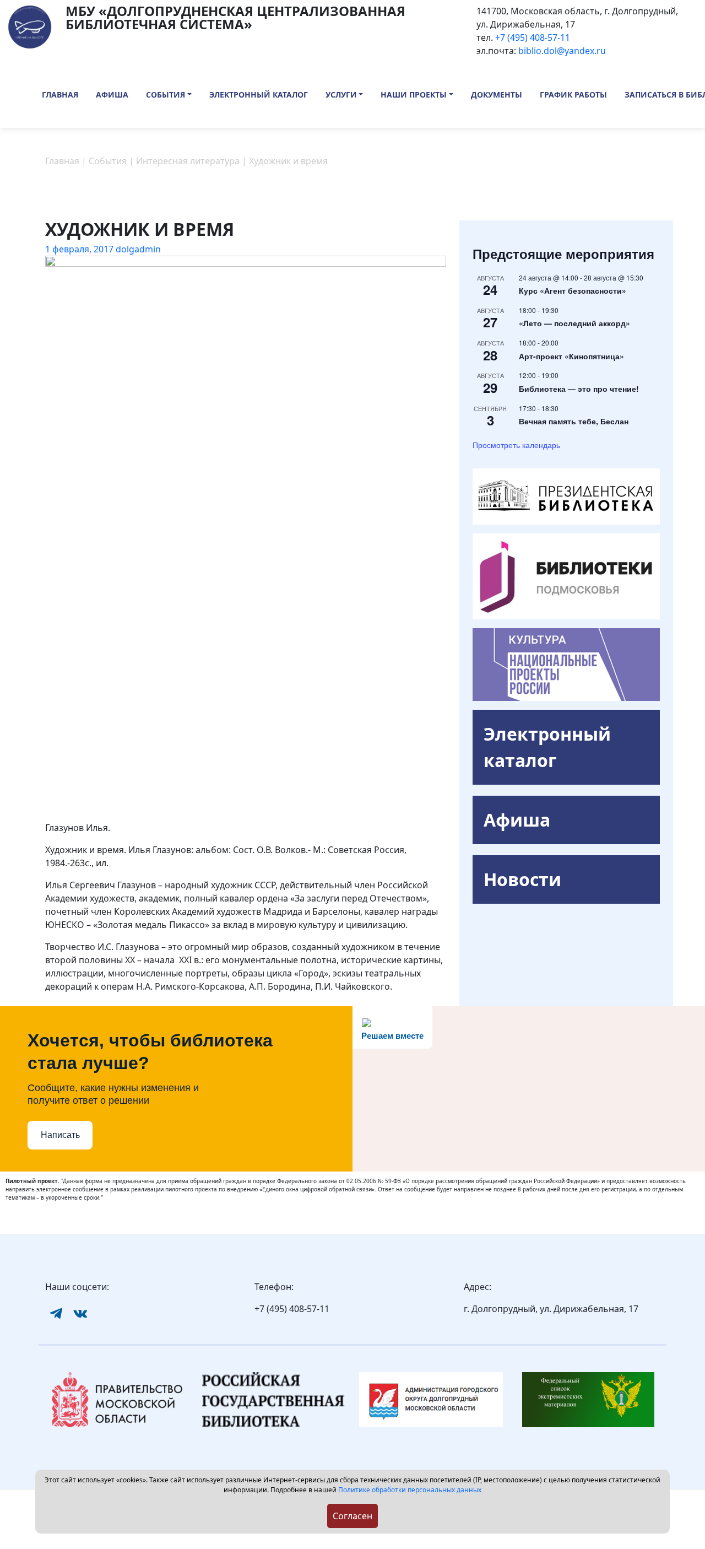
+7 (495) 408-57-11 (532, 37)
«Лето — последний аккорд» (574, 322)
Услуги (341, 94)
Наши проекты (414, 94)
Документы (496, 94)
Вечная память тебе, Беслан (573, 421)
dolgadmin (138, 249)
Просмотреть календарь (516, 444)
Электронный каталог (258, 94)
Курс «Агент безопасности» (572, 290)
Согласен (352, 1516)
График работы (573, 94)
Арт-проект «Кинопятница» (571, 355)
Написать (60, 1135)
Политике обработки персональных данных (409, 1489)
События (165, 94)
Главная (60, 94)
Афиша (112, 94)
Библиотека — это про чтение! (579, 388)
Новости (522, 879)
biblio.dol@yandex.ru (562, 51)
